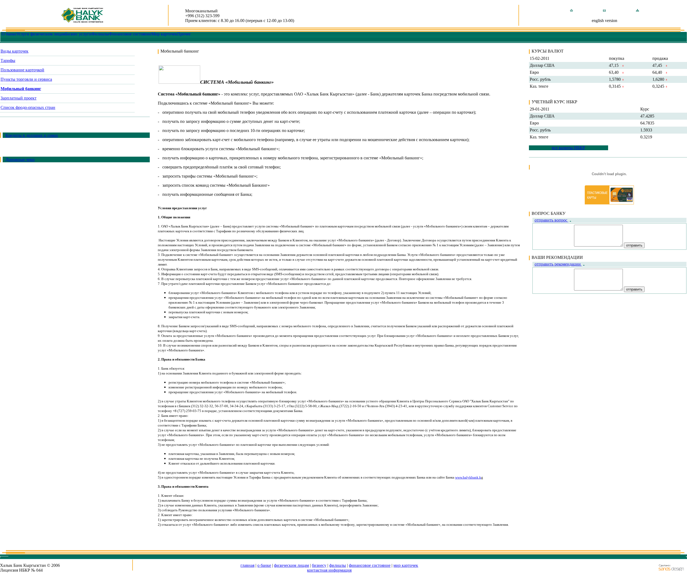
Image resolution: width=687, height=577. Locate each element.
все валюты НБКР (568, 147)
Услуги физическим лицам (40, 34)
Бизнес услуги (78, 34)
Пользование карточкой (22, 70)
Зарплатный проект (18, 98)
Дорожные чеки (20, 159)
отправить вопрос (551, 220)
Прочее (184, 34)
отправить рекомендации (558, 264)
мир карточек (405, 565)
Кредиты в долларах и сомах (31, 135)
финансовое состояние (369, 565)
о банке (264, 565)
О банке (9, 34)
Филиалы (100, 34)
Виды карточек (14, 51)
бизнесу (319, 565)
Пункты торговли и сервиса (26, 79)
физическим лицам (291, 565)
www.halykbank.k (468, 477)
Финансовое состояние (130, 34)
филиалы (337, 565)
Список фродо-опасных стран (28, 107)
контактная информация (329, 570)
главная (247, 565)
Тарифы (8, 60)
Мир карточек (164, 34)
